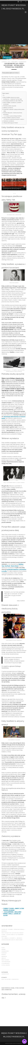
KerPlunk (7, 566)
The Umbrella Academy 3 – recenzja (12, 938)
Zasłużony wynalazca (8, 121)
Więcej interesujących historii (11, 122)
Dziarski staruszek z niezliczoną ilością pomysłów (12, 113)
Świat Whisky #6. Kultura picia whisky (13, 932)
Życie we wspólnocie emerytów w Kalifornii (15, 119)
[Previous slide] (3, 186)
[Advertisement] (14, 30)
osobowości (15, 979)
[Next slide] (24, 186)
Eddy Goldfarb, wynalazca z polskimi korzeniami (12, 103)
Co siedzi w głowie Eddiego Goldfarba (13, 116)
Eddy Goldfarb (6, 979)
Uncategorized (6, 961)
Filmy (3, 947)
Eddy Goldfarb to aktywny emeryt (11, 117)
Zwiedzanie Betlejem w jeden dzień (12, 939)
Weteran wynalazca (8, 107)
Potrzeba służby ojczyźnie (9, 105)
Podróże (4, 952)
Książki (3, 949)
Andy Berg (14, 61)
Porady (4, 954)
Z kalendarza (6, 963)
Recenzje (4, 956)
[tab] (12, 193)
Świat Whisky (5, 959)
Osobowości (22, 61)
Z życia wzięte (6, 965)
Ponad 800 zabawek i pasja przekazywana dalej (13, 110)
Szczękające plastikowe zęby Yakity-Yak (13, 100)
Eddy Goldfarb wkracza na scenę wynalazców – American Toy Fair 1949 (12, 98)
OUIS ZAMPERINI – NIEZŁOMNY (12, 912)
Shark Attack (14, 566)
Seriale (4, 958)
